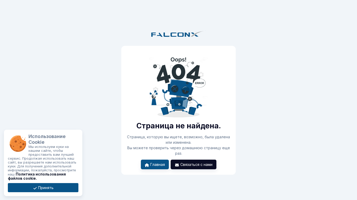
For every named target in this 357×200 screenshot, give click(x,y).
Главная (157, 164)
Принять (45, 187)
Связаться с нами (195, 164)
